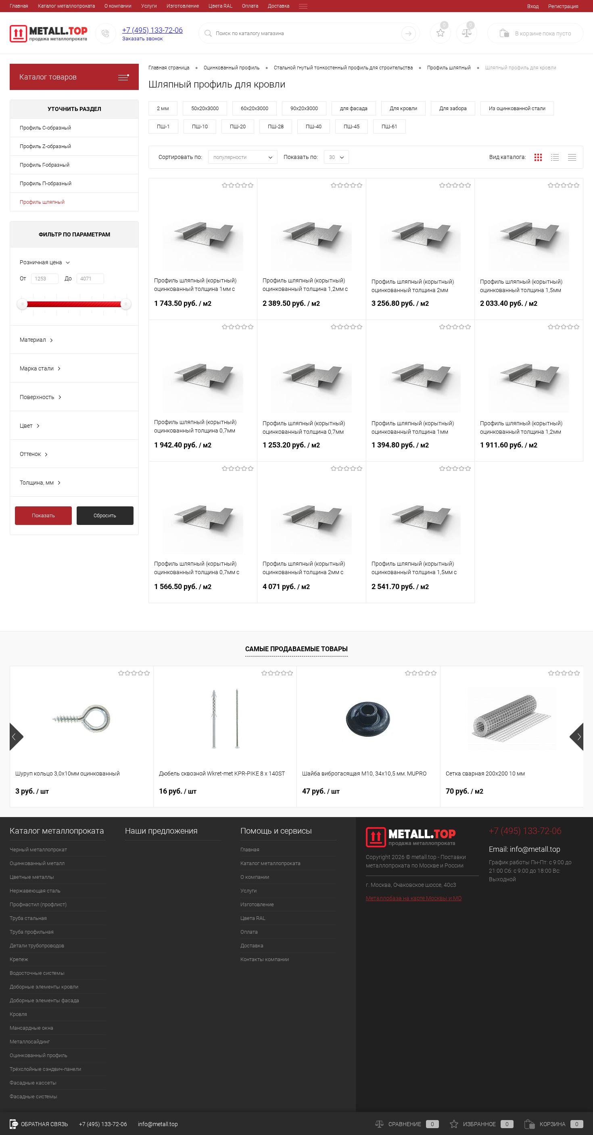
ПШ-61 (389, 126)
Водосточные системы (37, 973)
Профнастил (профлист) (38, 904)
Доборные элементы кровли (44, 987)
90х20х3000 (304, 108)
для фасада (353, 108)
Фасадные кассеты (33, 1083)
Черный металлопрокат (38, 850)
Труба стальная (28, 918)
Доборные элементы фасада (44, 1000)
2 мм (163, 108)
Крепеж (19, 959)
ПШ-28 (276, 126)
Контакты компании (264, 959)
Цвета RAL (220, 6)
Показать (43, 515)
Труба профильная (32, 932)
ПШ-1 (163, 126)
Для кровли (403, 108)
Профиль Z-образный (45, 146)
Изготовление (183, 6)
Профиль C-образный (45, 128)
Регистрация (563, 6)
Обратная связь (44, 1124)
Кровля (18, 1014)
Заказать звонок (142, 39)
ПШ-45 (351, 126)
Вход (533, 6)
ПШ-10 (200, 126)
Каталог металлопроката (66, 6)
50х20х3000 (205, 108)
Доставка (278, 6)
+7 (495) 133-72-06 (152, 30)
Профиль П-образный (45, 183)
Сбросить (105, 515)
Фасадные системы (33, 1096)
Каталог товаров (48, 77)
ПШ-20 (238, 126)
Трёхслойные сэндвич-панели (45, 1069)
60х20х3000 (254, 108)
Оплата (250, 6)
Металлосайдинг (30, 1042)
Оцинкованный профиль (38, 1055)
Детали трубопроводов (37, 946)
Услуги (149, 6)
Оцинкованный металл (37, 863)
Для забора (453, 108)
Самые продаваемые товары (296, 649)
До (68, 278)
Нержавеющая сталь (35, 891)
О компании (118, 6)
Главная (19, 6)
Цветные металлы (32, 877)
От (23, 278)
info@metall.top (535, 849)
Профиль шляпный (42, 202)
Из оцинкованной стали (517, 108)
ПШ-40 (314, 126)
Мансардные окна (31, 1028)
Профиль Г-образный (44, 165)
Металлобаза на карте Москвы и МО (413, 898)
